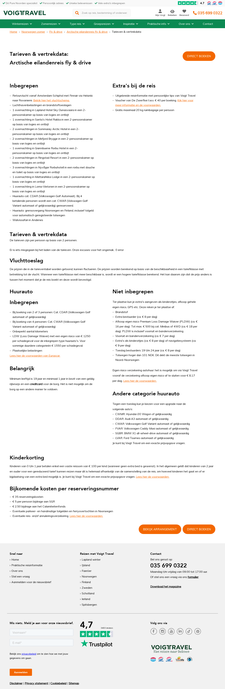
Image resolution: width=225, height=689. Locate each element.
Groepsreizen (102, 24)
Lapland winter (91, 559)
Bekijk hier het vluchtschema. (51, 100)
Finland (86, 582)
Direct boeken (199, 56)
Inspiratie (129, 24)
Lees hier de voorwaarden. (140, 381)
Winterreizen (20, 24)
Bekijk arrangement (160, 529)
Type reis (75, 24)
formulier (193, 577)
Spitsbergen (89, 604)
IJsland (86, 565)
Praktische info (156, 24)
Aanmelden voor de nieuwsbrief (31, 582)
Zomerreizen (49, 24)
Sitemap (74, 683)
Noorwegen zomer (33, 31)
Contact (208, 24)
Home (13, 31)
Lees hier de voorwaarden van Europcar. (35, 355)
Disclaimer (16, 683)
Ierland (86, 599)
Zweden (87, 587)
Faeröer (86, 571)
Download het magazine (165, 586)
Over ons (184, 24)
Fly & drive (55, 31)
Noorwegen (89, 576)
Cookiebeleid (58, 683)
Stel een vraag (20, 576)
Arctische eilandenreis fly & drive (87, 31)
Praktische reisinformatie (27, 565)
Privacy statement (36, 683)
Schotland (88, 593)
